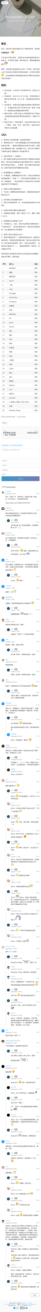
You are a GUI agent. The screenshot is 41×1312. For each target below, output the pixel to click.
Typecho (18, 1305)
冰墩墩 (7, 745)
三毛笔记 (8, 586)
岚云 (6, 680)
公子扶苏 (8, 491)
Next (34, 1295)
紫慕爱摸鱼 (8, 597)
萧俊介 (7, 619)
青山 (6, 660)
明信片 (4, 423)
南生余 (7, 1141)
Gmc (5, 21)
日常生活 (34, 21)
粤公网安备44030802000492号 (27, 1304)
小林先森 (8, 703)
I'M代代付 (8, 533)
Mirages (29, 1305)
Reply (38, 493)
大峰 (6, 639)
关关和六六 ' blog (26, 1303)
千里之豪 (8, 508)
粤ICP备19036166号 (10, 1304)
